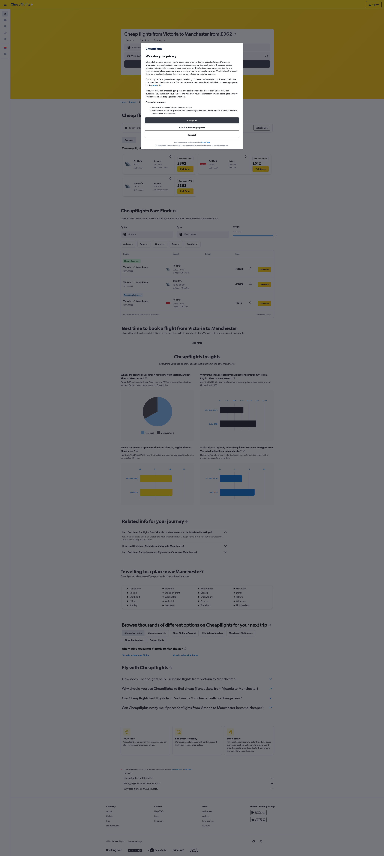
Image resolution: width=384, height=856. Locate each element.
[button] (192, 120)
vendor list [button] (156, 85)
